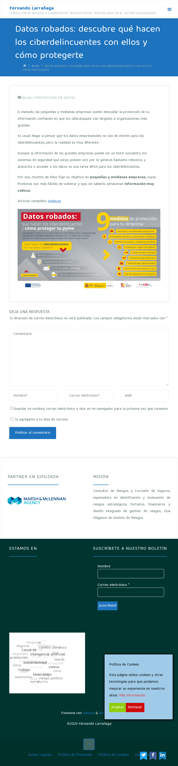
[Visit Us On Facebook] (153, 756)
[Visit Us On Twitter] (143, 756)
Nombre (104, 566)
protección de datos (55, 98)
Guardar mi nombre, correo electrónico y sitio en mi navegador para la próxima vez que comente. (91, 409)
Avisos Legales (40, 755)
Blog (35, 66)
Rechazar (135, 707)
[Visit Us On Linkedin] (162, 756)
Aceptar (117, 707)
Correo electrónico (113, 585)
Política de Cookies (114, 755)
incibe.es (54, 201)
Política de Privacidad (75, 755)
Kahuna (88, 713)
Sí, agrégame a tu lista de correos (41, 420)
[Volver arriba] (89, 744)
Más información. (132, 695)
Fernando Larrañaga (32, 8)
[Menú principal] (169, 9)
